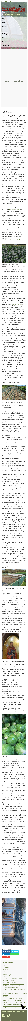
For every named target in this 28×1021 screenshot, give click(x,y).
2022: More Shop (7, 973)
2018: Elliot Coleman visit (10, 980)
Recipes (4, 26)
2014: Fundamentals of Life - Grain (12, 986)
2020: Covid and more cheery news (12, 976)
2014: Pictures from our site (10, 987)
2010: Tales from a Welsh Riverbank (13, 998)
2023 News (6, 971)
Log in (22, 1011)
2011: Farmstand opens (9, 997)
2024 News (6, 969)
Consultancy (16, 1011)
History (4, 34)
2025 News (6, 967)
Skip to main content (6, 1)
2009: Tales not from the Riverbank (12, 1000)
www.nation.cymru (14, 209)
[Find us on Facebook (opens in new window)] (4, 1016)
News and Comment (7, 962)
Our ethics (9, 1011)
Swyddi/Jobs (6, 45)
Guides (4, 30)
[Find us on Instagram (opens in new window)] (8, 1016)
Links (4, 37)
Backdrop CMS (12, 1019)
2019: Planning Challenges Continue (13, 978)
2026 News (6, 966)
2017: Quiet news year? (9, 982)
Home (4, 18)
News (4, 22)
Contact (4, 41)
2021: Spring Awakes (8, 975)
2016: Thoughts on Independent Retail (13, 984)
